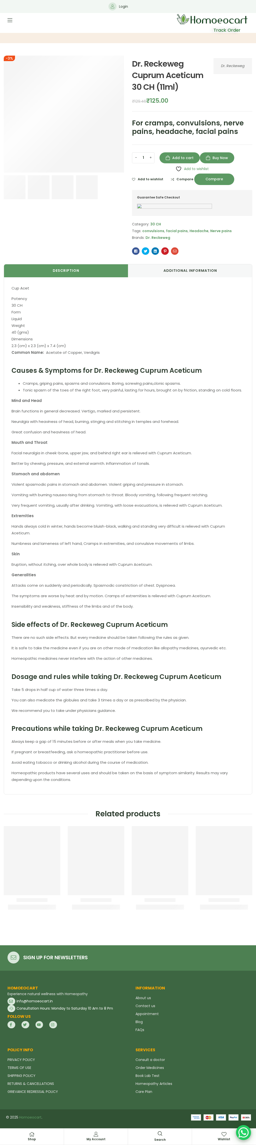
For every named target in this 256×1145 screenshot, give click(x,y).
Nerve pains (221, 230)
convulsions (153, 230)
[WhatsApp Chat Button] (243, 1132)
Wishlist (224, 1139)
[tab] (66, 270)
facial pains (177, 230)
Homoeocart (30, 1117)
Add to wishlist (150, 179)
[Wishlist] (224, 1134)
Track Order (227, 30)
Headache (199, 230)
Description (66, 270)
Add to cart (183, 157)
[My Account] (96, 1134)
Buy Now (220, 157)
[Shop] (32, 1134)
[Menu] (10, 20)
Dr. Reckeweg (232, 65)
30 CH (155, 224)
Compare (184, 179)
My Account (96, 1139)
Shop (32, 1139)
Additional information (190, 270)
